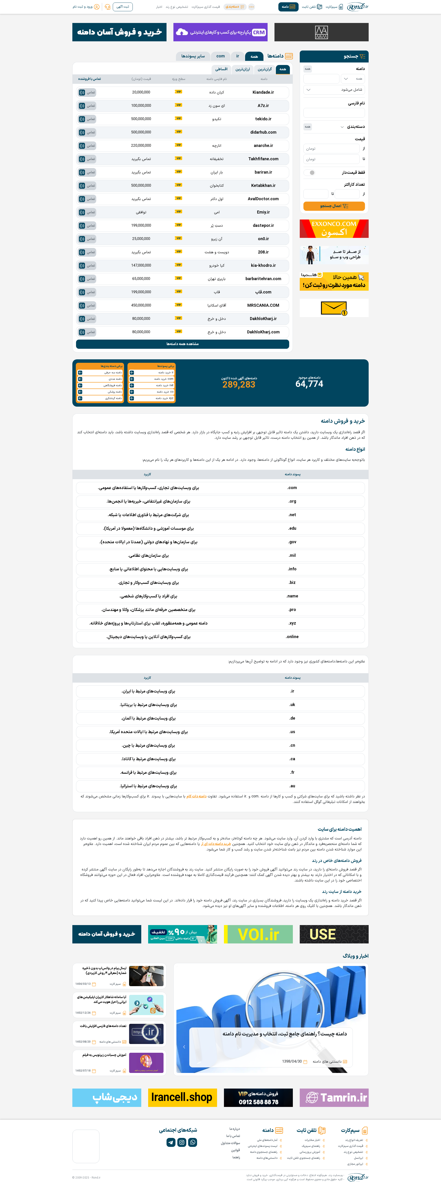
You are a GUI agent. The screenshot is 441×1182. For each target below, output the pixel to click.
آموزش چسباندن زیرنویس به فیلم (104, 1055)
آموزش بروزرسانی (310, 1152)
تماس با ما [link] (233, 1136)
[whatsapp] (192, 1142)
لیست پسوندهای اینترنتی (262, 1146)
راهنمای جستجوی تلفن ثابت (303, 1158)
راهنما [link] (236, 1157)
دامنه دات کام (196, 796)
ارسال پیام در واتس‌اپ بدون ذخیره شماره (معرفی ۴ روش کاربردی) (104, 971)
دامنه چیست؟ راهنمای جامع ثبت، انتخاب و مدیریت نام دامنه (285, 1034)
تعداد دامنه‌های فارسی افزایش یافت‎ (103, 1026)
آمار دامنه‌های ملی (267, 1140)
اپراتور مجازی (355, 1164)
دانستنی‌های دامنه (267, 1158)
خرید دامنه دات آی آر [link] (216, 844)
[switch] (309, 172)
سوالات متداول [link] (230, 1143)
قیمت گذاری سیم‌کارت (206, 7)
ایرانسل (358, 1158)
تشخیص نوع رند (177, 7)
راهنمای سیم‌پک (311, 1146)
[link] (107, 6)
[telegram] (171, 1142)
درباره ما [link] (234, 1129)
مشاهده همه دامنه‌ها (183, 344)
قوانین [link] (235, 1150)
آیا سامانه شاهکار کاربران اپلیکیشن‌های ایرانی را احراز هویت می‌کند (101, 1000)
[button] (235, 6)
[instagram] (181, 1142)
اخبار (159, 7)
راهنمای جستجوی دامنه (263, 1152)
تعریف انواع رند (354, 1140)
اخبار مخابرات (312, 1140)
